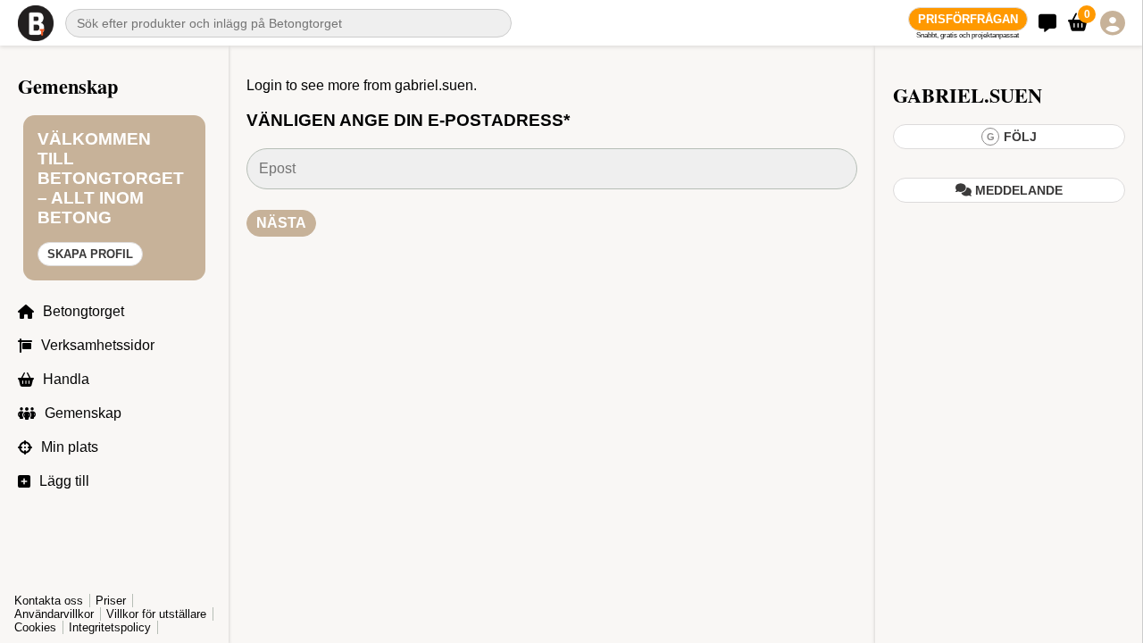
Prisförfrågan (968, 19)
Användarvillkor (54, 614)
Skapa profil (90, 254)
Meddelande (1017, 190)
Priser (111, 600)
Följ (1012, 136)
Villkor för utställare (156, 614)
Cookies (35, 627)
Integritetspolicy (110, 627)
